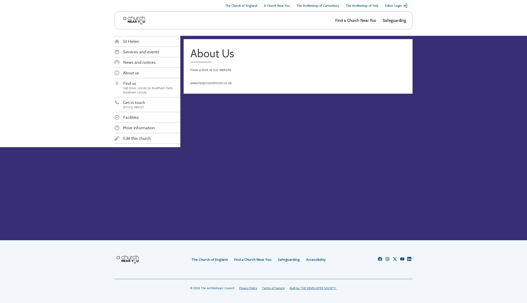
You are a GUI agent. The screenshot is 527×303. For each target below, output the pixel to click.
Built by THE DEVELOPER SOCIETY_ (313, 288)
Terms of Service (273, 288)
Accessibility (316, 259)
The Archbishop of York (362, 6)
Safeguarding (394, 20)
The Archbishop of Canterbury (317, 6)
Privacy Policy (248, 288)
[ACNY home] (134, 20)
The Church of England (241, 6)
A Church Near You (277, 6)
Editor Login (393, 6)
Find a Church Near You (355, 20)
